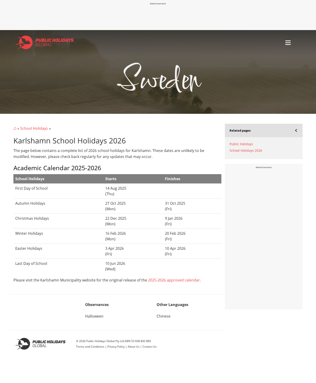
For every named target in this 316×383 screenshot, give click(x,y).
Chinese (163, 316)
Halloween (94, 316)
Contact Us (150, 347)
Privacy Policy (116, 347)
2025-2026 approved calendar (174, 280)
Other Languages (172, 304)
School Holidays (34, 128)
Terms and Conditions (90, 347)
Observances (97, 304)
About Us (133, 347)
